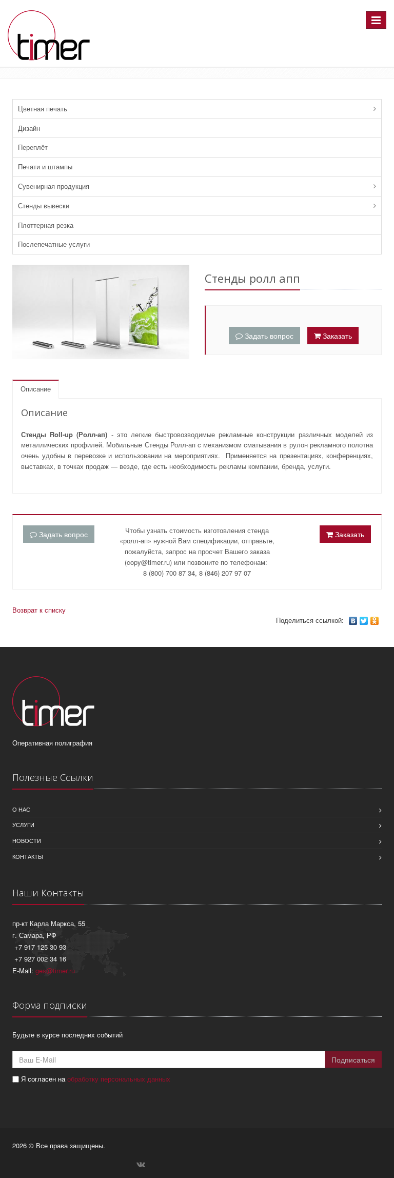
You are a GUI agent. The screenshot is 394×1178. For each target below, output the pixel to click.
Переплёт (33, 147)
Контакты (27, 856)
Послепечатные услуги (54, 244)
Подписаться (353, 1059)
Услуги (23, 824)
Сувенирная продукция (53, 186)
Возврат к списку (39, 610)
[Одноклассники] (374, 621)
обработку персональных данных (118, 1079)
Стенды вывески (43, 205)
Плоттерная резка (45, 225)
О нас (21, 809)
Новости (26, 840)
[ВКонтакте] (353, 621)
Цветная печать (42, 108)
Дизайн (29, 128)
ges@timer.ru (55, 970)
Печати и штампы (45, 166)
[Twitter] (364, 621)
